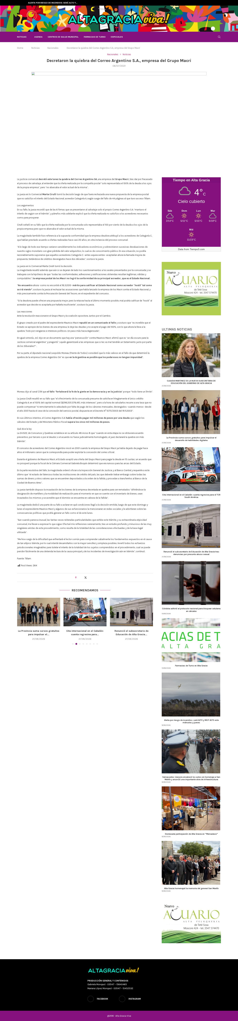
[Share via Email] (92, 577)
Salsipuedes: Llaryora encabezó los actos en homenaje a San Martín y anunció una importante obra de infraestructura (191, 778)
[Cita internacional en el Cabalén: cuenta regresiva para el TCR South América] (38, 612)
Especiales (117, 37)
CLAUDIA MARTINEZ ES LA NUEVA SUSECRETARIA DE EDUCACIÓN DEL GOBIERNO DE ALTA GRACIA (191, 382)
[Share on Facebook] (82, 577)
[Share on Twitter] (85, 577)
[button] (20, 3)
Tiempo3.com (197, 249)
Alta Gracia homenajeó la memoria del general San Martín (191, 888)
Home (20, 48)
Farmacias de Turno (95, 37)
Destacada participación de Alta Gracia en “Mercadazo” (191, 834)
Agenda (38, 37)
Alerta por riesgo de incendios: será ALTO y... (52, 3)
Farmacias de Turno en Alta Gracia (191, 665)
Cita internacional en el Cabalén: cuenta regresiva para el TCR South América (191, 496)
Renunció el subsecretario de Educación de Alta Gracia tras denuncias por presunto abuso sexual (191, 552)
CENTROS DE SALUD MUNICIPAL (63, 37)
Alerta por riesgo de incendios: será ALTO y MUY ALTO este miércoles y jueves (191, 721)
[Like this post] (78, 577)
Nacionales (53, 48)
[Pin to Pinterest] (89, 577)
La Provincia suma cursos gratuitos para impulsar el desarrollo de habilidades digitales (191, 438)
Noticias (21, 37)
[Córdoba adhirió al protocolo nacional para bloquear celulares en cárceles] (131, 612)
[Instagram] (220, 3)
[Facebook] (216, 3)
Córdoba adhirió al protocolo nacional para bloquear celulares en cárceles (191, 609)
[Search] (219, 37)
